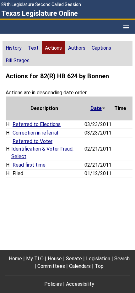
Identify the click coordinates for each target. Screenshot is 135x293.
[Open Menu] (126, 27)
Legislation (98, 259)
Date (96, 108)
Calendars (80, 266)
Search (122, 259)
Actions (53, 48)
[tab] (14, 47)
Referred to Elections (37, 124)
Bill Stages (18, 61)
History (14, 48)
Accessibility (80, 284)
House (55, 259)
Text (33, 48)
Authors (76, 48)
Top (99, 266)
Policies (53, 284)
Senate (74, 259)
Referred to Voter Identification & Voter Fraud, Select (42, 148)
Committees (51, 266)
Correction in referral (35, 133)
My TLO (35, 259)
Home (15, 259)
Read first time (29, 165)
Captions (101, 48)
